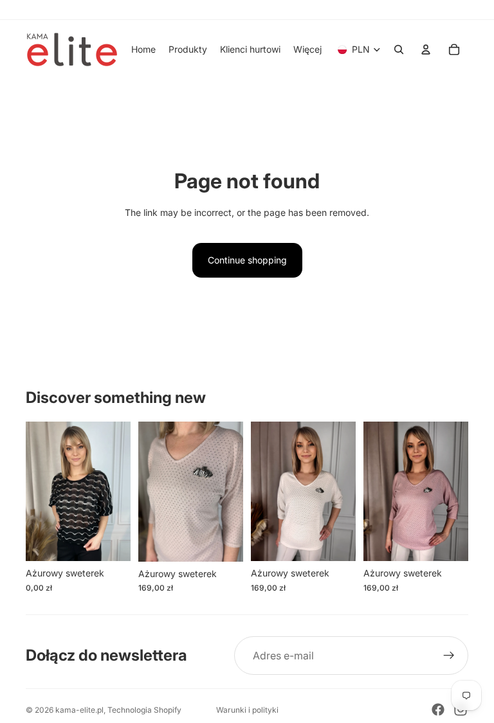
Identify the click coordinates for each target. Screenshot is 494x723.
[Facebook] (438, 709)
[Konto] (426, 49)
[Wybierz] (110, 541)
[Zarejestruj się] (448, 655)
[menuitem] (307, 49)
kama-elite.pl (79, 710)
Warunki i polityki (247, 710)
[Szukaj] (399, 49)
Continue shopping (247, 259)
